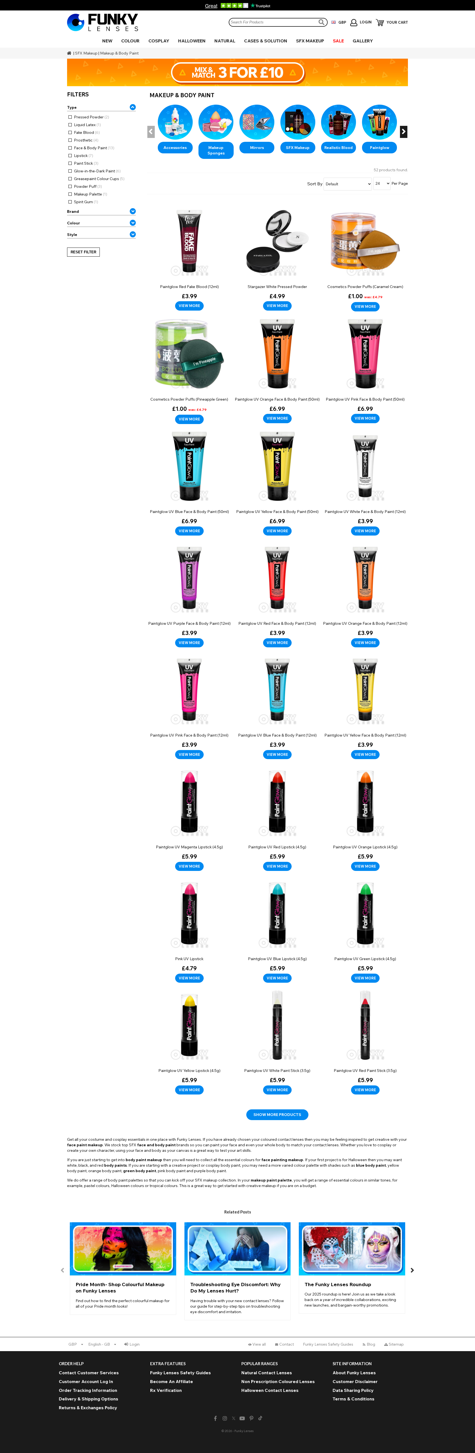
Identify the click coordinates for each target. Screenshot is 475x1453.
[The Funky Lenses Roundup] (352, 1268)
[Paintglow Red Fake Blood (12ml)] (189, 257)
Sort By (315, 183)
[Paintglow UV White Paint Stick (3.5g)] (277, 1040)
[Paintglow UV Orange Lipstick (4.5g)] (365, 817)
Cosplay (158, 41)
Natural (224, 41)
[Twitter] (233, 1418)
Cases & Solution (265, 41)
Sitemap (396, 1344)
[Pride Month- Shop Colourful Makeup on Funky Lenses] (123, 1268)
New (107, 41)
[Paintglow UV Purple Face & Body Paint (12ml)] (189, 593)
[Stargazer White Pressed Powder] (277, 257)
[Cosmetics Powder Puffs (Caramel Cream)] (365, 257)
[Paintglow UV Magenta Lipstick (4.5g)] (189, 817)
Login (134, 1344)
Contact (286, 1344)
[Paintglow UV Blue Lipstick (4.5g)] (277, 929)
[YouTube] (242, 1418)
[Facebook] (215, 1418)
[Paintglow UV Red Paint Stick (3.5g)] (365, 1040)
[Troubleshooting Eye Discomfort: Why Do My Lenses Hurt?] (237, 1271)
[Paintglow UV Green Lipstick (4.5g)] (365, 929)
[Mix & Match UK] (237, 72)
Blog (371, 1344)
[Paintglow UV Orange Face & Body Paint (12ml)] (365, 593)
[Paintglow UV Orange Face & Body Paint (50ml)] (277, 369)
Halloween (192, 41)
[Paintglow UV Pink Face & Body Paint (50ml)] (365, 369)
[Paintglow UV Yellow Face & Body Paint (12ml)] (365, 705)
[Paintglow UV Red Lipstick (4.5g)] (277, 817)
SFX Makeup (310, 41)
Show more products (277, 1114)
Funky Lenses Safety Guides (328, 1344)
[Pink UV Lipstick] (189, 929)
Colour (130, 41)
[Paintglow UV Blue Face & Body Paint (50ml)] (189, 482)
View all (259, 1344)
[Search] (322, 22)
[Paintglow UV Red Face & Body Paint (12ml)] (277, 593)
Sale (338, 41)
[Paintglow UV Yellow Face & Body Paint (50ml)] (277, 482)
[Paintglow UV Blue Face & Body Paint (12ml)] (277, 705)
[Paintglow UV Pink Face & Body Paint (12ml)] (189, 705)
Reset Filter (83, 252)
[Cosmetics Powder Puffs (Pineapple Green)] (189, 369)
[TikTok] (260, 1418)
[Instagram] (225, 1418)
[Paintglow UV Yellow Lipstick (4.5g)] (189, 1040)
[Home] (70, 53)
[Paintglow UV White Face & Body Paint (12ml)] (365, 482)
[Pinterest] (252, 1418)
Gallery (363, 41)
